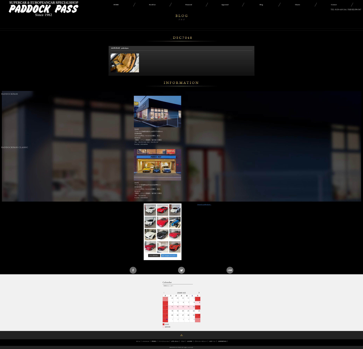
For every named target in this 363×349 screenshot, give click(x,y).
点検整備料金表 (222, 341)
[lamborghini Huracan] (175, 210)
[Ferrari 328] (175, 234)
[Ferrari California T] (150, 234)
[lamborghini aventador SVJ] (150, 222)
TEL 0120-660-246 (339, 9)
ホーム (138, 341)
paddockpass (125, 48)
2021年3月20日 (115, 48)
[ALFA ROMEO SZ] (150, 247)
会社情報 (189, 341)
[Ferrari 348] (162, 247)
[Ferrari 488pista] (175, 247)
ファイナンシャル (164, 341)
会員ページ (212, 341)
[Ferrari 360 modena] (150, 210)
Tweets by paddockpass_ (204, 204)
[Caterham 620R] (175, 222)
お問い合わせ (175, 341)
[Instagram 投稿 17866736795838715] (162, 234)
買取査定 (154, 341)
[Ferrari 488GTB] (162, 210)
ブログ (183, 341)
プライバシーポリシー (201, 341)
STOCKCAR (146, 341)
